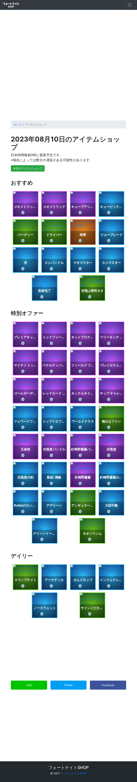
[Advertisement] (68, 86)
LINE (29, 685)
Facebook (108, 685)
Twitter (68, 685)
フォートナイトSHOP (74, 773)
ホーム (18, 124)
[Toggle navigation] (129, 5)
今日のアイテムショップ (27, 168)
